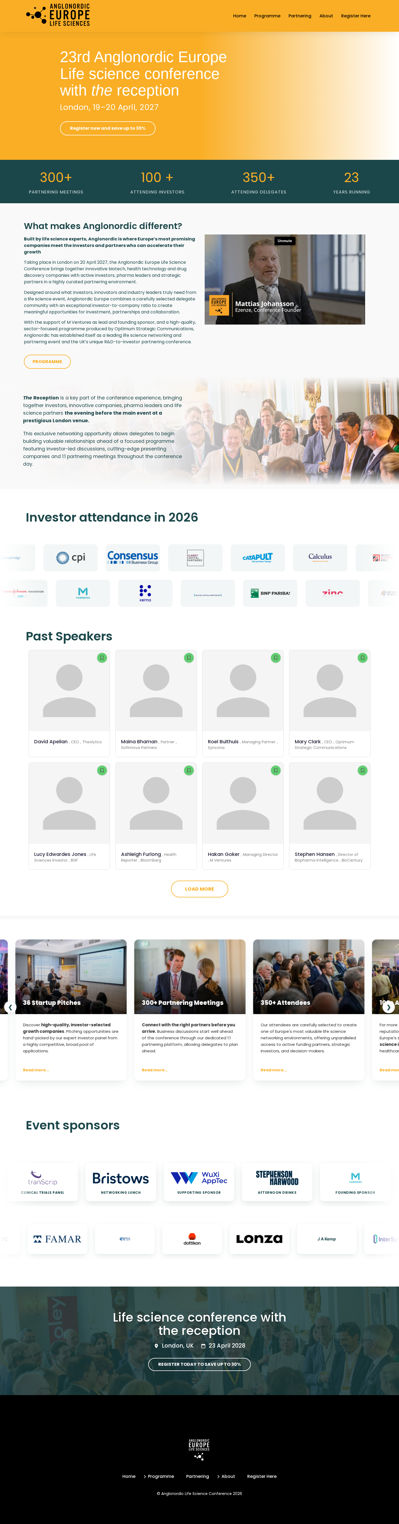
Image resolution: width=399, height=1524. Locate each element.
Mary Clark (308, 741)
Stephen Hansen (315, 854)
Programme (267, 16)
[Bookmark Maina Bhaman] (189, 658)
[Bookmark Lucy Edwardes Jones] (102, 770)
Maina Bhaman (139, 741)
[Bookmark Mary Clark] (363, 658)
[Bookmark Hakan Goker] (276, 770)
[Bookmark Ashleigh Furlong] (189, 770)
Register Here (355, 16)
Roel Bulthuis (223, 741)
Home (239, 16)
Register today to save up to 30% (199, 1364)
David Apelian (51, 741)
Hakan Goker (224, 854)
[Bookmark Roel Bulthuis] (276, 658)
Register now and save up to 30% (107, 128)
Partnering (300, 16)
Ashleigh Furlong (141, 854)
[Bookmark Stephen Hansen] (363, 770)
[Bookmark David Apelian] (102, 658)
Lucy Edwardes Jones (60, 854)
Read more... (63, 1070)
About (326, 16)
